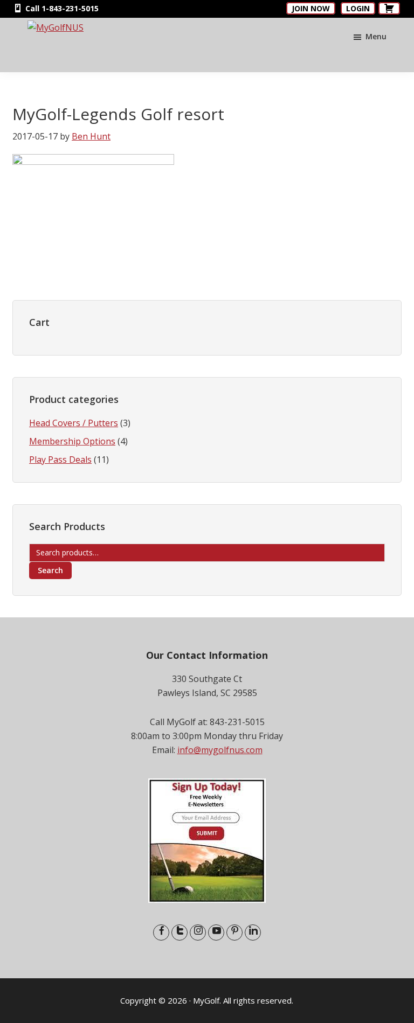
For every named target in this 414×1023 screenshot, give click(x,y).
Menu (376, 36)
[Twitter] (179, 932)
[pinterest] (234, 932)
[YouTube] (216, 932)
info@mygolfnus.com (220, 750)
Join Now (311, 8)
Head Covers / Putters (73, 423)
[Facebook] (161, 932)
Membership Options (72, 441)
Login (358, 8)
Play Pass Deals (60, 459)
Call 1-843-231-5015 (61, 8)
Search (50, 570)
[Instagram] (198, 932)
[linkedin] (253, 932)
